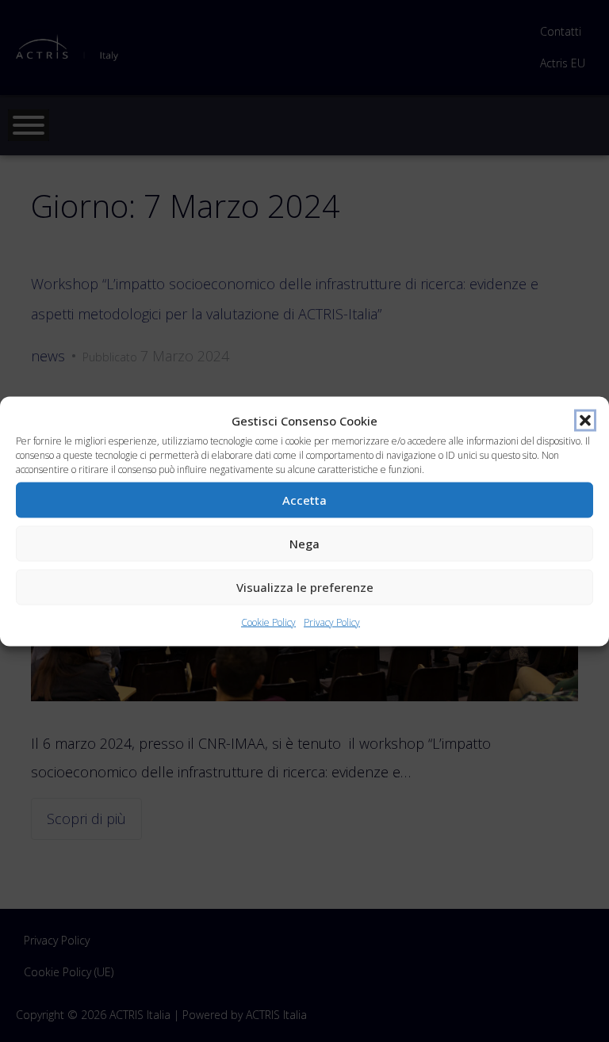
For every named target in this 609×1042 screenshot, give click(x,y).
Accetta (304, 500)
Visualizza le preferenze (304, 587)
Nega (304, 544)
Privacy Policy (332, 621)
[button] (585, 420)
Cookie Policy (268, 621)
